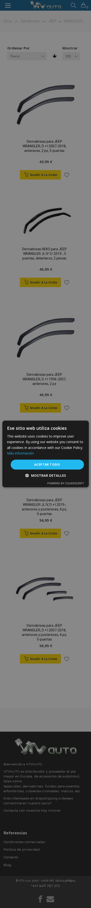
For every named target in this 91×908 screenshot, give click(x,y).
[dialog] (45, 454)
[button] (45, 475)
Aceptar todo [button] (47, 464)
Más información (20, 453)
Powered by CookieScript (65, 483)
